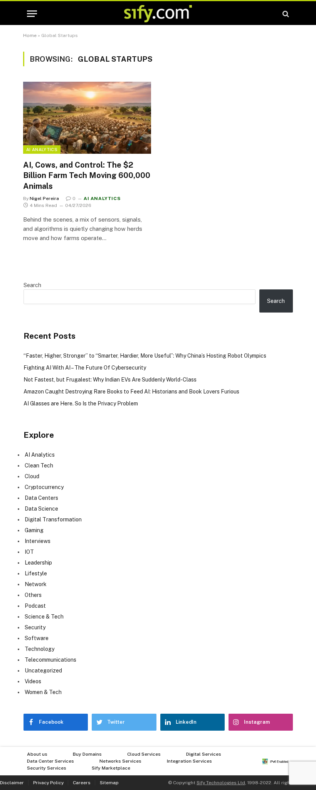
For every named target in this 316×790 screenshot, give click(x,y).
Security (35, 627)
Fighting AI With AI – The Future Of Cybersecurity (85, 368)
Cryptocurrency (44, 487)
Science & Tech (44, 617)
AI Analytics (41, 149)
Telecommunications (50, 660)
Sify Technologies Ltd (221, 782)
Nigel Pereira (44, 198)
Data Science (41, 509)
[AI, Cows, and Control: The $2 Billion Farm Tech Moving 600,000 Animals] (87, 118)
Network (36, 584)
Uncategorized (43, 670)
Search (32, 285)
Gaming (34, 530)
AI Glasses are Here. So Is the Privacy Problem (81, 403)
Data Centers (41, 498)
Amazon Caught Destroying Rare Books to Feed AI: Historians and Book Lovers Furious (131, 391)
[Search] (285, 13)
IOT (29, 552)
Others (33, 595)
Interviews (37, 541)
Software (37, 638)
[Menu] (32, 13)
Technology (39, 649)
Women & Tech (43, 692)
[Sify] (158, 13)
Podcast (35, 606)
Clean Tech (39, 465)
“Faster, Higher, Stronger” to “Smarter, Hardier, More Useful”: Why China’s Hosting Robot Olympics (145, 356)
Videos (33, 681)
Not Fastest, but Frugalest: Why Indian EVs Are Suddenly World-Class (110, 380)
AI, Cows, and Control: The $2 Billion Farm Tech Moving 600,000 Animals (86, 175)
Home (30, 35)
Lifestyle (36, 573)
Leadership (38, 563)
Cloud (32, 476)
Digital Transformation (53, 519)
